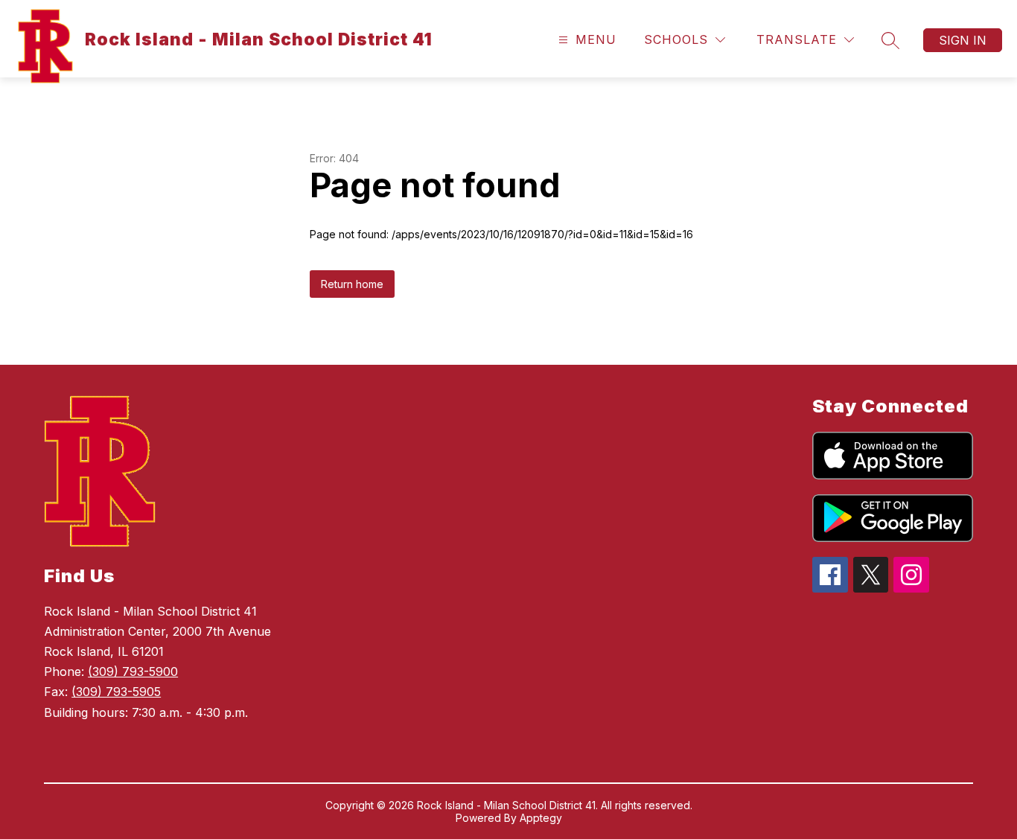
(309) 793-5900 (133, 671)
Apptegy (541, 817)
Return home (352, 284)
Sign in (962, 40)
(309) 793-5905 (116, 691)
